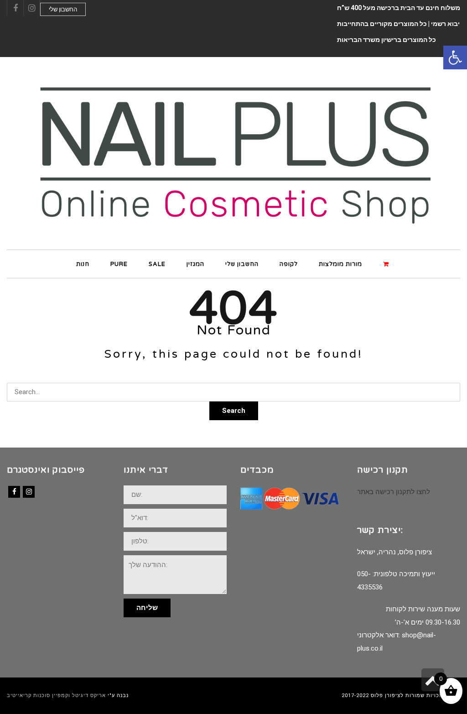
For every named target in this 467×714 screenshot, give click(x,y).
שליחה (147, 608)
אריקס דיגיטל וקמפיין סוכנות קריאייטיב (56, 695)
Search (233, 411)
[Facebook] (14, 492)
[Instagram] (29, 492)
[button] (455, 57)
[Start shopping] (387, 263)
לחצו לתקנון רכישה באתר (393, 492)
